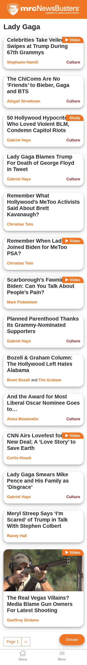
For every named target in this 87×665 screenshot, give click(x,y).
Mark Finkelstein (22, 302)
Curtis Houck (19, 458)
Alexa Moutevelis (22, 419)
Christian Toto (20, 224)
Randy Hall (17, 536)
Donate (72, 639)
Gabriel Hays (19, 140)
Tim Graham (50, 380)
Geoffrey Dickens (23, 620)
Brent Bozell (18, 380)
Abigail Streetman (23, 101)
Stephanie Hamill (22, 62)
